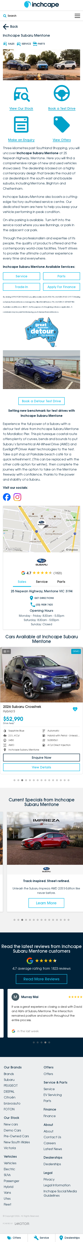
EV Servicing (53, 1095)
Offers (48, 1074)
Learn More (41, 903)
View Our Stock (21, 108)
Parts (61, 276)
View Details (41, 767)
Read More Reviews (41, 979)
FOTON (9, 1109)
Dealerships (52, 1164)
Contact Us (52, 1137)
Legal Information (57, 1185)
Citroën (9, 1097)
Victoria (10, 1148)
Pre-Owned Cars (16, 1136)
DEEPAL (9, 1091)
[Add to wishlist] (75, 709)
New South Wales (17, 1142)
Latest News (53, 1149)
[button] (41, 1013)
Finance (50, 1116)
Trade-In (21, 287)
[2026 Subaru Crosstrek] (41, 674)
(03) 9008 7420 (44, 604)
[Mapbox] (13, 549)
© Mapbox (72, 549)
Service (21, 276)
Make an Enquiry (21, 140)
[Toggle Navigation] (77, 16)
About (48, 1131)
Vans (7, 1192)
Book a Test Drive (61, 108)
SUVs (7, 1175)
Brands (9, 1074)
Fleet (7, 1204)
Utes (7, 1198)
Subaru (9, 1080)
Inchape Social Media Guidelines (60, 1193)
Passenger (11, 1181)
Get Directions (44, 598)
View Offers (62, 140)
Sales (22, 582)
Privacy (49, 1179)
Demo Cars (12, 1130)
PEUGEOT (11, 1085)
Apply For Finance (61, 287)
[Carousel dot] (14, 780)
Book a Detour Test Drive (41, 401)
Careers (50, 1143)
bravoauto (12, 1103)
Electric (9, 1169)
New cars (11, 1124)
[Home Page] (41, 4)
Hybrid (8, 1187)
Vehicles (10, 1163)
